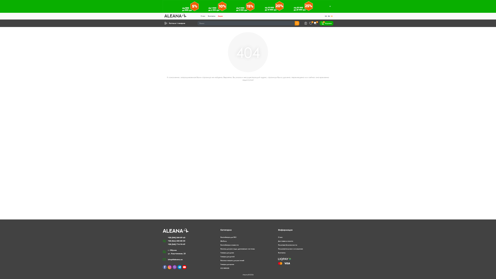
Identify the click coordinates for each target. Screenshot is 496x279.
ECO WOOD (224, 268)
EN (329, 16)
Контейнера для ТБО (228, 237)
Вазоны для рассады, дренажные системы (237, 249)
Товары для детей (227, 257)
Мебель (223, 241)
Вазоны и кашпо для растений (232, 260)
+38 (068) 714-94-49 (176, 244)
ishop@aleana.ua (175, 259)
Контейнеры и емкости (229, 245)
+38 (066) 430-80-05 (176, 241)
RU (332, 16)
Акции (220, 16)
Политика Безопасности (287, 245)
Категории (226, 230)
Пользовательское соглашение (290, 249)
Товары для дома (227, 253)
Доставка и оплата (285, 241)
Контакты (211, 16)
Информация (285, 230)
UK (326, 16)
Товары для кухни (227, 264)
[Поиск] (297, 23)
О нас (203, 16)
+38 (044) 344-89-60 (176, 237)
